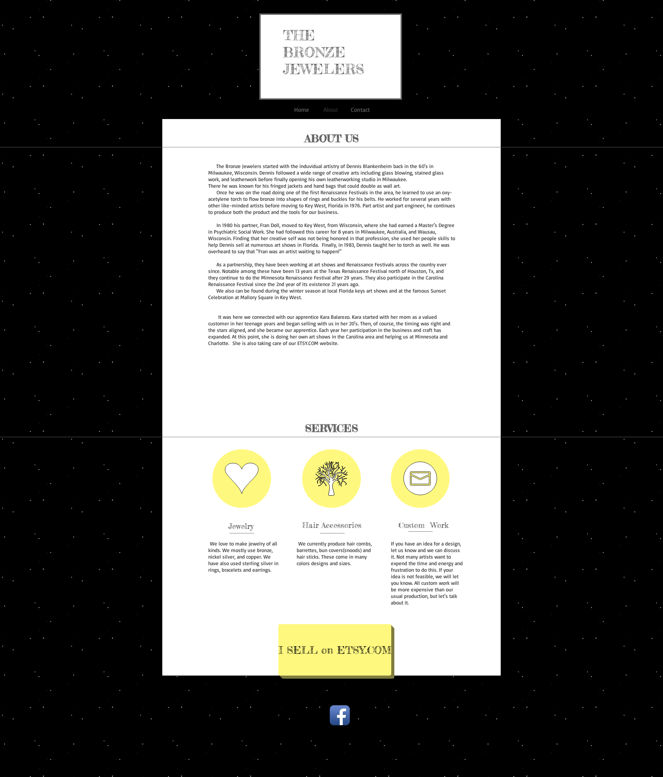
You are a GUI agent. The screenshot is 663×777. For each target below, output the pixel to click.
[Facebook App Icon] (340, 715)
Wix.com (384, 705)
